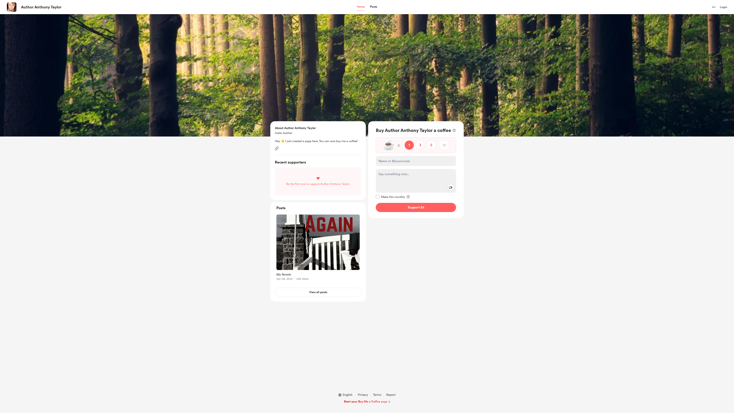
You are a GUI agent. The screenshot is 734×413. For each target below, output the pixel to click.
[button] (360, 7)
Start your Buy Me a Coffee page (365, 401)
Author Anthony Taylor (41, 7)
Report (390, 395)
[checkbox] (390, 196)
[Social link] (277, 148)
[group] (318, 248)
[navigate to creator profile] (11, 7)
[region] (416, 169)
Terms (377, 395)
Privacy (363, 395)
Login (723, 7)
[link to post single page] (318, 248)
